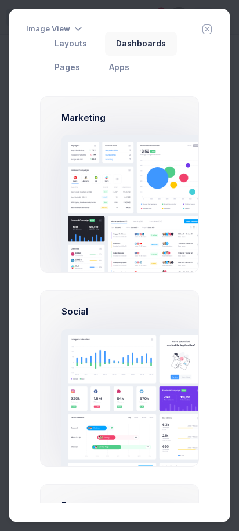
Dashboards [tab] (141, 43)
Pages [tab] (67, 67)
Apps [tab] (119, 67)
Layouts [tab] (71, 43)
